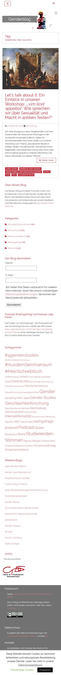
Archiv (31, 377)
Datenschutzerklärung (30, 665)
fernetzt (8, 532)
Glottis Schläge (12, 543)
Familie (29, 385)
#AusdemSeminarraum (19, 224)
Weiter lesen (48, 160)
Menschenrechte (38, 417)
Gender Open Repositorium (18, 472)
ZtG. (47, 636)
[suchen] (54, 3)
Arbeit (23, 376)
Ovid (7, 175)
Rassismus (11, 434)
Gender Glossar (12, 502)
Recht (21, 434)
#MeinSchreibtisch (17, 236)
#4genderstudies (21, 355)
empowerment (18, 386)
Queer (39, 428)
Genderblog (19, 19)
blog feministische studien (17, 478)
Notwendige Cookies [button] (22, 669)
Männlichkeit (27, 422)
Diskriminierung (47, 382)
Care (7, 381)
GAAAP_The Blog (13, 538)
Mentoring (50, 416)
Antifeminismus (12, 377)
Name (9, 262)
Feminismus (41, 385)
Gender (47, 391)
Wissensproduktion (17, 449)
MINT (17, 421)
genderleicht (11, 520)
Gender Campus (12, 526)
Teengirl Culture (40, 440)
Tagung (27, 440)
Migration (9, 422)
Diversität (8, 386)
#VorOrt (12, 248)
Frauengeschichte (30, 392)
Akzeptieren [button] (45, 670)
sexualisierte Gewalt (26, 175)
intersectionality (30, 412)
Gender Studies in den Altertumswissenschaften (23, 172)
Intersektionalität (18, 416)
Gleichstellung (38, 408)
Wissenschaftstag (45, 445)
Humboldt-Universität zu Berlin (22, 636)
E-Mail (9, 275)
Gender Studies (43, 397)
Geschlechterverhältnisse (17, 408)
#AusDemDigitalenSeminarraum (17, 360)
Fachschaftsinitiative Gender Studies (22, 508)
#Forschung (31, 126)
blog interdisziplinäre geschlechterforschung (26, 490)
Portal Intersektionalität (16, 496)
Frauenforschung (13, 392)
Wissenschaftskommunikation (19, 446)
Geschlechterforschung (27, 403)
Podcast (26, 427)
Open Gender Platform (15, 466)
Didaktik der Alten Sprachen (30, 168)
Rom (14, 175)
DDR (26, 381)
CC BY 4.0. (12, 608)
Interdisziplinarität (14, 411)
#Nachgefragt (14, 242)
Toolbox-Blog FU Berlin (16, 484)
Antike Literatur (11, 168)
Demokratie (35, 382)
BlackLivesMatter (42, 377)
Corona (16, 381)
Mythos (46, 172)
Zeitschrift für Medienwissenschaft (21, 514)
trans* (53, 440)
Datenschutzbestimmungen (21, 294)
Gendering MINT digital (17, 398)
